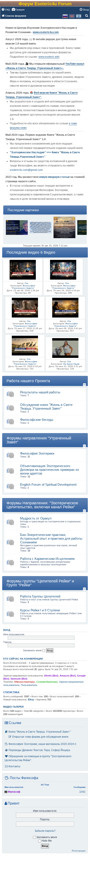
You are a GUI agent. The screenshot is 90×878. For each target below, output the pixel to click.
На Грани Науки (71, 364)
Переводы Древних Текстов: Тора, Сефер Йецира (39, 750)
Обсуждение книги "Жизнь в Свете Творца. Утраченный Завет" (46, 406)
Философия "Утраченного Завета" (23, 286)
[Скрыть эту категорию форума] (85, 385)
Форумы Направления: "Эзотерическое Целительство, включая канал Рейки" (42, 505)
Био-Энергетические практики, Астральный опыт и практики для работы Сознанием (51, 538)
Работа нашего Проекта (28, 381)
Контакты (14, 766)
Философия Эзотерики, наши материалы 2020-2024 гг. (43, 744)
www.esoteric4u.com (46, 32)
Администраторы (24, 681)
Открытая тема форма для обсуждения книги (40, 736)
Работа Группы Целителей (40, 596)
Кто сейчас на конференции (23, 658)
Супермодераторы (47, 681)
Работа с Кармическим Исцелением (47, 558)
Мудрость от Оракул (36, 518)
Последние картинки (23, 210)
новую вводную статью (54, 176)
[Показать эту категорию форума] (85, 256)
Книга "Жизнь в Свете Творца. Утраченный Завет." (40, 731)
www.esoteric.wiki (48, 56)
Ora (26, 283)
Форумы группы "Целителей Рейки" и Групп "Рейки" (40, 583)
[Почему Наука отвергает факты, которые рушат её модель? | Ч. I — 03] (25, 307)
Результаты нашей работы (40, 392)
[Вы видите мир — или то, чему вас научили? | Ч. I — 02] (65, 307)
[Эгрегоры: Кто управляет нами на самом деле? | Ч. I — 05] (23, 269)
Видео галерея (13, 706)
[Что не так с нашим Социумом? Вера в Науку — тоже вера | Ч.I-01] (25, 345)
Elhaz (31, 699)
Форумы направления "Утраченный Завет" (39, 440)
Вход (6, 630)
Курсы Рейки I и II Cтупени (40, 610)
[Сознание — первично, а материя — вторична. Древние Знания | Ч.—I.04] (63, 269)
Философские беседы (36, 419)
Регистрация (78, 850)
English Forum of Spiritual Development (48, 484)
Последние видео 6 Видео (31, 252)
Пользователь (29, 685)
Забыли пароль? (45, 830)
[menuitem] (5, 9)
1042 (82, 791)
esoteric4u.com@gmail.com (26, 169)
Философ (14, 791)
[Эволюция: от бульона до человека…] (65, 347)
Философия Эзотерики (37, 453)
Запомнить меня (32, 650)
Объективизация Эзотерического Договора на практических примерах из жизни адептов (49, 469)
